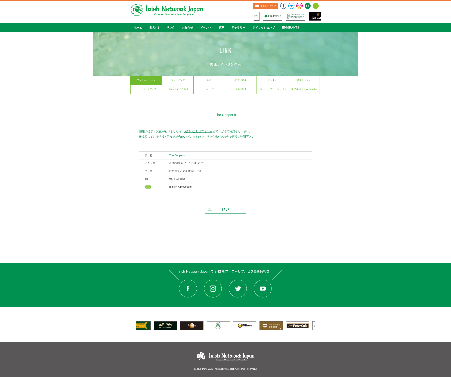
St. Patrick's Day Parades (304, 89)
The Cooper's (177, 155)
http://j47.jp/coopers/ (180, 186)
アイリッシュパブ (263, 27)
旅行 (209, 80)
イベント (206, 27)
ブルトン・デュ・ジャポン (272, 89)
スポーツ (209, 89)
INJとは (154, 27)
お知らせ (187, 27)
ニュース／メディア (146, 89)
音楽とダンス (304, 80)
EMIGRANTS (290, 27)
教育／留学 (241, 80)
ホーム (138, 27)
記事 (221, 27)
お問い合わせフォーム (198, 131)
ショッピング (178, 80)
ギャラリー (238, 27)
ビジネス (272, 80)
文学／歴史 (241, 89)
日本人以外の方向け (178, 89)
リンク (170, 27)
